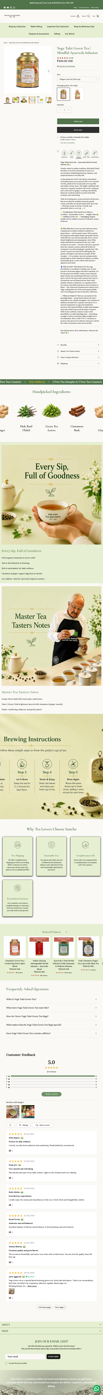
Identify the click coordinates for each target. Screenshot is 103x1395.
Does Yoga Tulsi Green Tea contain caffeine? (28, 1033)
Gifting (57, 34)
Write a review (51, 1094)
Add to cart (78, 121)
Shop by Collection (17, 26)
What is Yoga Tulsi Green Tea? (21, 999)
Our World (69, 34)
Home (5, 42)
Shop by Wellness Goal (84, 26)
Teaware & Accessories (39, 34)
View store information (67, 143)
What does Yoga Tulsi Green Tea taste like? (27, 1007)
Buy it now (78, 130)
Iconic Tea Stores (84, 7)
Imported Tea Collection (58, 26)
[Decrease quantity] (59, 110)
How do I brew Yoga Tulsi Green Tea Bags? (27, 1016)
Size (58, 74)
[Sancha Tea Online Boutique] (12, 16)
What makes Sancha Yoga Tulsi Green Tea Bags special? (33, 1024)
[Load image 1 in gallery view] (28, 70)
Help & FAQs (95, 7)
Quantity (60, 105)
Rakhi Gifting (36, 26)
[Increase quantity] (69, 110)
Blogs (75, 7)
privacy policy (22, 1363)
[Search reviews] (10, 1125)
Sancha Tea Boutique (67, 66)
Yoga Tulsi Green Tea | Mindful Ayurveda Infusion (24, 42)
